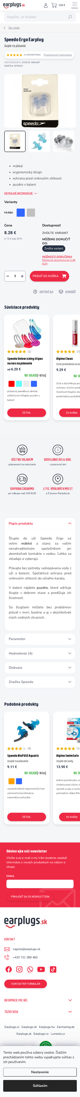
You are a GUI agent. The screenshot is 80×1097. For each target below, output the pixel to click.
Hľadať (70, 17)
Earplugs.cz (11, 1027)
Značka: (13, 65)
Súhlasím (40, 1085)
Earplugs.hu (47, 1027)
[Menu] (74, 5)
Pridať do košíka (45, 276)
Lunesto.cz (58, 1034)
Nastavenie (40, 1072)
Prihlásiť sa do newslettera (30, 896)
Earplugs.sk (29, 1027)
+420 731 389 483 (25, 957)
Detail (26, 412)
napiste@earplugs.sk (26, 949)
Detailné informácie (18, 193)
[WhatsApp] (29, 968)
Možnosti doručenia (59, 260)
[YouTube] (41, 968)
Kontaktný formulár (25, 983)
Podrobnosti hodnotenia (58, 55)
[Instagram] (18, 968)
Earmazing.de (65, 1027)
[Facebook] (8, 968)
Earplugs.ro (41, 1034)
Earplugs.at (23, 1034)
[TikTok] (52, 968)
